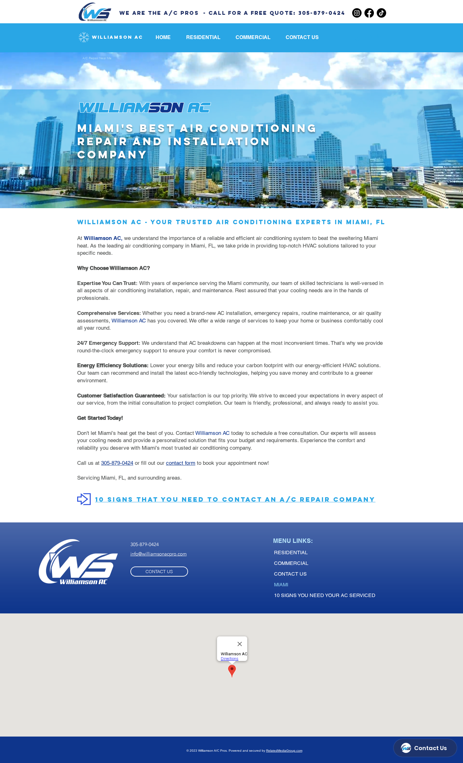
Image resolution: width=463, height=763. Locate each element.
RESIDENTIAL (291, 552)
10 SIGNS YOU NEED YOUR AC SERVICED (324, 595)
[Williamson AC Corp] (369, 13)
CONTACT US (290, 574)
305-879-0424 (117, 463)
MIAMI (281, 585)
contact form (180, 463)
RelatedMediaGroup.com (284, 750)
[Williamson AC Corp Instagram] (357, 13)
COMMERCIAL (291, 563)
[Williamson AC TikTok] (381, 13)
